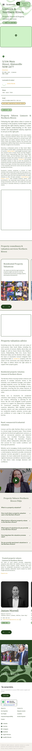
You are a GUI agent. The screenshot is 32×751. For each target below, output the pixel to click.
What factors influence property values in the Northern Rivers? (14, 521)
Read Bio (5, 623)
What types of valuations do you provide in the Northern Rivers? (14, 528)
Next (9, 307)
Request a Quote (25, 4)
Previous (3, 307)
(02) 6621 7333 (7, 92)
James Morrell (11, 83)
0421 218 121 (6, 617)
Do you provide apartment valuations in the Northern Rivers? (14, 543)
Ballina (9, 151)
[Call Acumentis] (18, 3)
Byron (13, 151)
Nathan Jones (5, 178)
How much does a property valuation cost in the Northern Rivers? (13, 514)
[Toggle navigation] (2, 4)
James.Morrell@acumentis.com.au (11, 619)
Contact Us (6, 110)
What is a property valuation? (11, 507)
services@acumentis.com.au (11, 100)
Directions (5, 70)
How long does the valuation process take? (13, 536)
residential (21, 159)
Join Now (5, 695)
